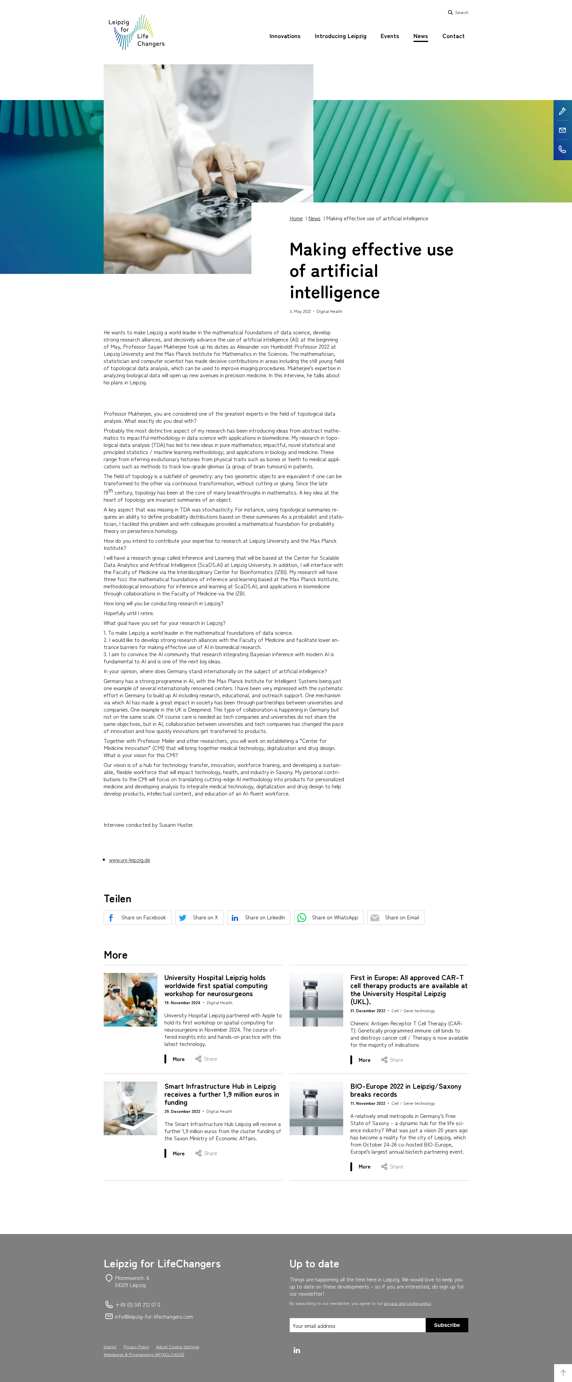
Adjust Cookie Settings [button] (177, 1347)
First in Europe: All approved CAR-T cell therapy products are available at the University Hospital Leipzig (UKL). (409, 989)
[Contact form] (562, 111)
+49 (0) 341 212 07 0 (137, 1304)
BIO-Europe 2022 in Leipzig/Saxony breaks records (405, 1089)
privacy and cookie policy (407, 1303)
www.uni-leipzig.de (129, 859)
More (183, 1059)
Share (210, 1059)
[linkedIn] (298, 1350)
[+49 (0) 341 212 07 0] (562, 149)
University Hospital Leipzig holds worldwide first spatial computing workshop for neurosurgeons (216, 985)
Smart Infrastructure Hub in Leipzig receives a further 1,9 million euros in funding (221, 1093)
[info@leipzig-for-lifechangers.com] (562, 130)
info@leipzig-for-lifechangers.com (154, 1316)
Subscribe (447, 1325)
